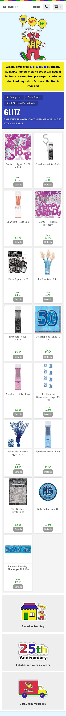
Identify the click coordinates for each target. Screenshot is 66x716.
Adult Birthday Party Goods (21, 103)
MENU (36, 7)
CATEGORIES (10, 7)
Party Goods (33, 97)
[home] (33, 61)
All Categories (14, 97)
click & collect (38, 67)
